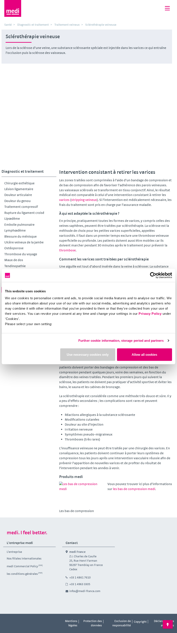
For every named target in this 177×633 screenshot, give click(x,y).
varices (64, 200)
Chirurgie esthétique (19, 183)
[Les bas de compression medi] (81, 494)
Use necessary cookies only (88, 354)
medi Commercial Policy (22, 566)
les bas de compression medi (134, 489)
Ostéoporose (14, 248)
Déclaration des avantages (164, 623)
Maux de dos (13, 260)
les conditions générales (22, 573)
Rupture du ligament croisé (24, 213)
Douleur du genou (17, 201)
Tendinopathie (15, 266)
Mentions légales (71, 623)
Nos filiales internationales (24, 558)
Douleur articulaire (18, 195)
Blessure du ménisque (20, 236)
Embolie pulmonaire (19, 224)
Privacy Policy (150, 313)
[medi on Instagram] (17, 621)
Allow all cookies (144, 354)
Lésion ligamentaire (18, 189)
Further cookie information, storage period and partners (121, 340)
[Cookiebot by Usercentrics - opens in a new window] (153, 275)
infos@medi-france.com (84, 591)
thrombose (67, 250)
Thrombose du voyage (20, 254)
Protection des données (92, 623)
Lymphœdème (15, 230)
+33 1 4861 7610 (80, 577)
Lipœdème (12, 218)
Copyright (140, 621)
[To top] (168, 624)
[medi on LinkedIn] (27, 621)
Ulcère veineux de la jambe (24, 242)
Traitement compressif (21, 207)
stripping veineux (84, 200)
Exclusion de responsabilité (121, 623)
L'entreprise (14, 551)
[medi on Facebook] (7, 621)
